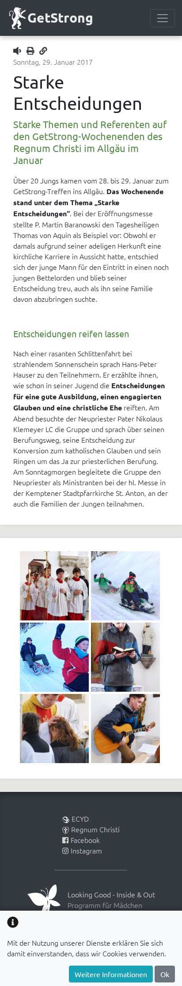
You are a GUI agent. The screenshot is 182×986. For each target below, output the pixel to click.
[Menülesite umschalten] (162, 18)
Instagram (86, 850)
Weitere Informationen (111, 974)
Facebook (85, 840)
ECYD (80, 818)
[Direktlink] (43, 50)
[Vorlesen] (19, 50)
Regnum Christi (95, 829)
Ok (164, 974)
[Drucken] (32, 50)
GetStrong (60, 17)
